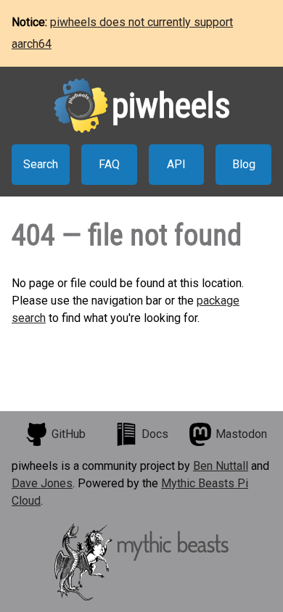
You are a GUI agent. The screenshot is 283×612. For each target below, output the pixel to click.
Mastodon (241, 434)
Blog (243, 164)
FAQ (109, 164)
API (176, 164)
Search (40, 164)
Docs (155, 434)
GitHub (69, 434)
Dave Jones (42, 483)
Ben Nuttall (220, 466)
